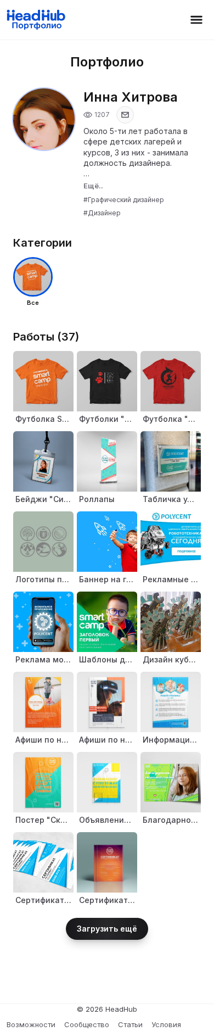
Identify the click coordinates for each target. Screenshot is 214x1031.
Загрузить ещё (107, 928)
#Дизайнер (102, 213)
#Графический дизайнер (123, 200)
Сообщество (86, 1024)
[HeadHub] (35, 20)
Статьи (130, 1024)
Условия (166, 1024)
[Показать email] (125, 115)
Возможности (31, 1024)
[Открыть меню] (196, 20)
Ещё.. (93, 185)
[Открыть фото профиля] (44, 119)
